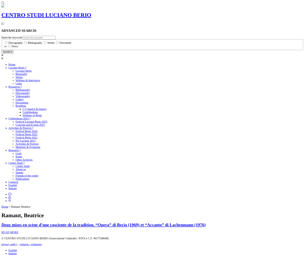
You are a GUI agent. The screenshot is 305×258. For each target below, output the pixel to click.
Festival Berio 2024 (26, 131)
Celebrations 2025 (18, 118)
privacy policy (9, 244)
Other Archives (24, 159)
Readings (21, 105)
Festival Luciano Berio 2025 (31, 121)
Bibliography (35, 42)
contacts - (25, 244)
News (14, 46)
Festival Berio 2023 (26, 134)
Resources (14, 86)
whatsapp (36, 244)
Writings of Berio (32, 115)
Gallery (20, 99)
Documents (22, 102)
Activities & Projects (20, 128)
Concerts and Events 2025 (30, 124)
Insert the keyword (11, 37)
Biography (21, 74)
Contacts (13, 182)
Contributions (30, 112)
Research (13, 150)
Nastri (19, 156)
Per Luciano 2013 (25, 140)
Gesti (18, 153)
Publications (22, 178)
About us (21, 169)
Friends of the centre (27, 175)
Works (51, 42)
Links (19, 83)
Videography (23, 96)
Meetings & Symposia (28, 147)
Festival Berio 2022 (26, 137)
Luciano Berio (16, 67)
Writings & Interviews (28, 80)
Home (11, 64)
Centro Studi (15, 162)
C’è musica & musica (34, 108)
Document (65, 42)
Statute (19, 172)
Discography (15, 42)
